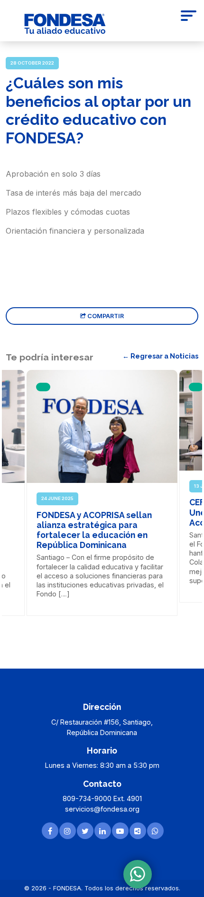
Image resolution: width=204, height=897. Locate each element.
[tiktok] (138, 830)
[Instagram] (67, 830)
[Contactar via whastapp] (155, 830)
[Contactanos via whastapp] (137, 874)
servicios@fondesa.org (102, 809)
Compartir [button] (105, 316)
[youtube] (120, 830)
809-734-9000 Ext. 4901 (102, 798)
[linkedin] (102, 830)
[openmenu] (188, 17)
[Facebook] (50, 830)
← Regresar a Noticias (160, 356)
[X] (85, 830)
